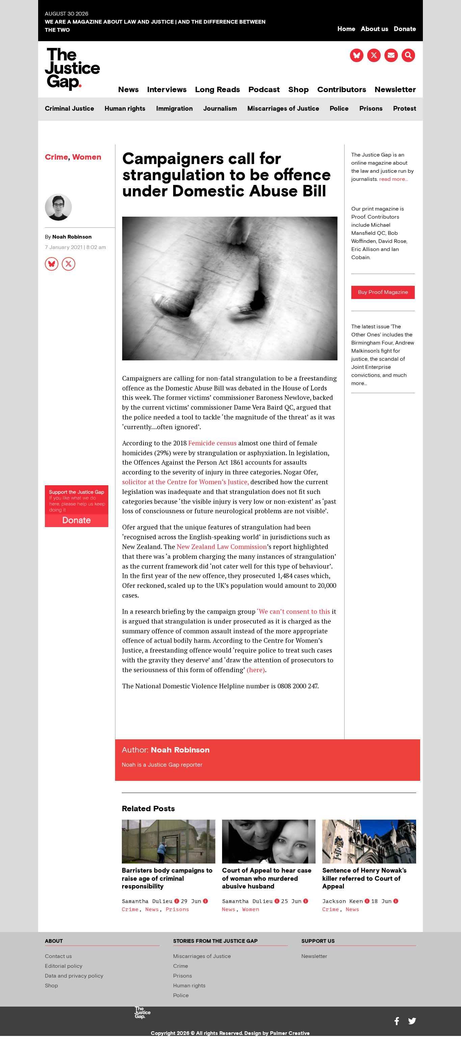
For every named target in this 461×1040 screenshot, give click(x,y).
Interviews (167, 89)
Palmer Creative (290, 1033)
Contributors (341, 89)
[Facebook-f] (396, 1021)
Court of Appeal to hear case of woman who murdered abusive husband (266, 879)
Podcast (264, 89)
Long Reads (217, 89)
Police (339, 109)
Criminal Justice (69, 109)
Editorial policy (63, 966)
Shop (298, 89)
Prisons (371, 109)
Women (86, 157)
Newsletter (395, 89)
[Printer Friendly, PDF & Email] (127, 727)
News (128, 89)
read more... (393, 179)
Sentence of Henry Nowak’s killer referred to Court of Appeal (364, 879)
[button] (408, 55)
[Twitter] (412, 1021)
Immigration (174, 109)
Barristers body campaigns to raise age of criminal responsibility (167, 879)
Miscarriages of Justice (283, 109)
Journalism (220, 109)
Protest (404, 109)
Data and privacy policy (74, 976)
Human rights (125, 109)
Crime (56, 157)
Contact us (58, 956)
